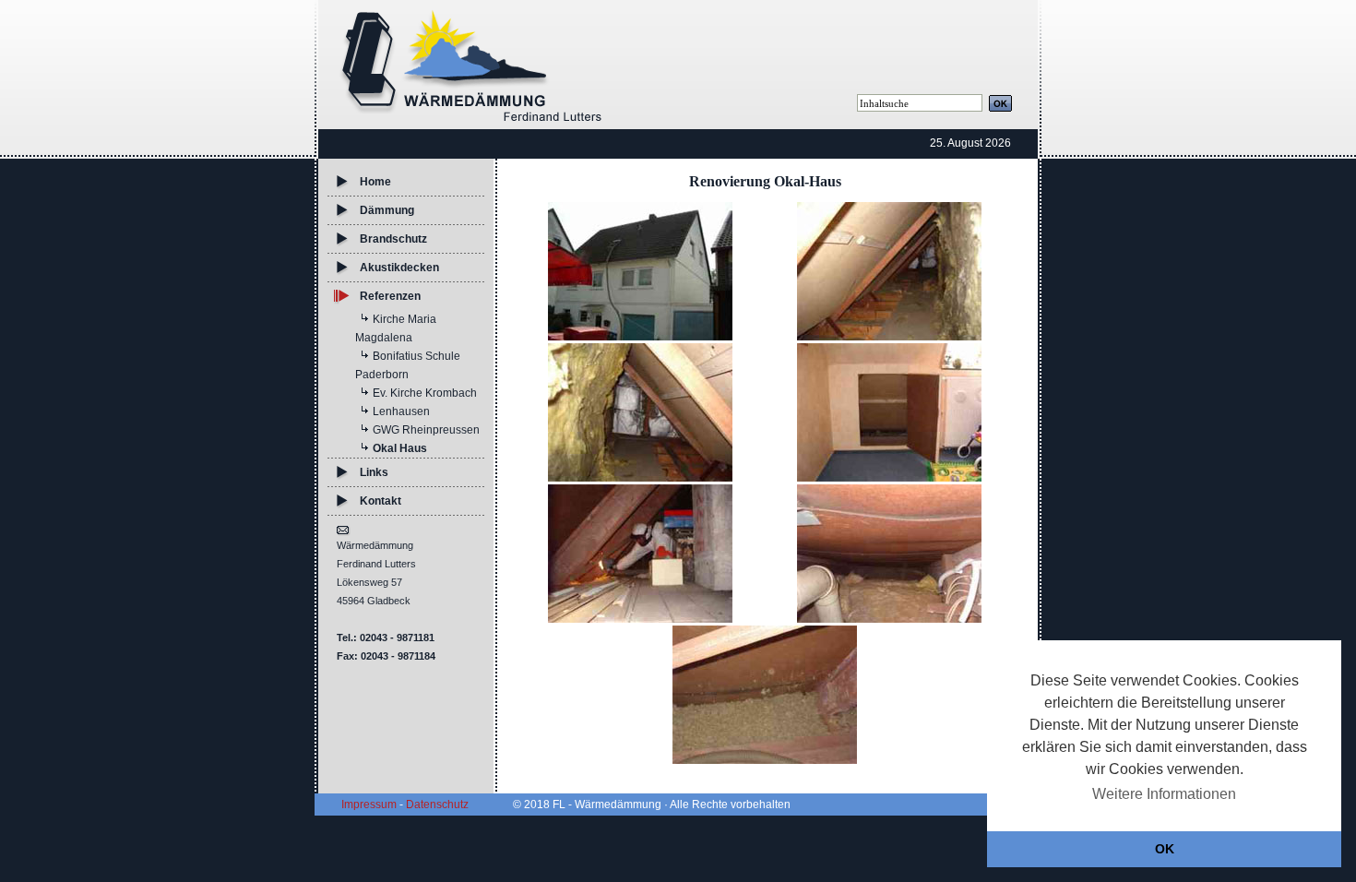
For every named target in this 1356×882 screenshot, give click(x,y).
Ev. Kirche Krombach (425, 393)
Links (374, 472)
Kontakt (380, 501)
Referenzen (390, 296)
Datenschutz (437, 804)
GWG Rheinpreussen (426, 429)
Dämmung (387, 210)
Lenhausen (401, 411)
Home (375, 181)
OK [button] (1164, 848)
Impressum (369, 804)
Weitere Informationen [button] (1164, 794)
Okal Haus (400, 448)
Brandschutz (393, 238)
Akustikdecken (399, 267)
